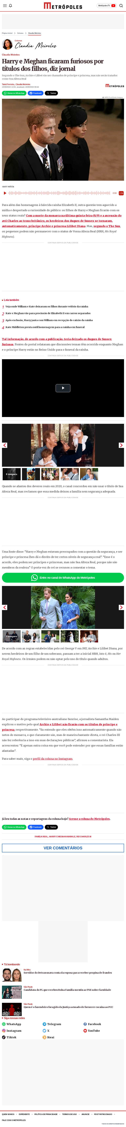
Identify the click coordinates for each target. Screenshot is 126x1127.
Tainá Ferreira (8, 84)
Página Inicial (7, 33)
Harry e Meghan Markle (62, 837)
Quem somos (8, 1114)
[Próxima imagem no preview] (121, 445)
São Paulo (28, 987)
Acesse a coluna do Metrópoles (89, 818)
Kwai (50, 1037)
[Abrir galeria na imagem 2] (31, 474)
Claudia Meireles (34, 33)
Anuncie (85, 1114)
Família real (41, 837)
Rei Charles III (83, 837)
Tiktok (11, 1037)
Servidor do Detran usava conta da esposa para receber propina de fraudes (68, 972)
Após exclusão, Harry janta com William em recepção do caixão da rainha (49, 320)
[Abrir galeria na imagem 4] (70, 474)
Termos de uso (69, 1114)
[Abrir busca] (121, 5)
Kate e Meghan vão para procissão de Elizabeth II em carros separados (48, 313)
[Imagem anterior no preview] (4, 445)
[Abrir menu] (5, 5)
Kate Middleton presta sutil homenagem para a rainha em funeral (45, 327)
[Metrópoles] (63, 5)
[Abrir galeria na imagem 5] (89, 474)
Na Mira (27, 970)
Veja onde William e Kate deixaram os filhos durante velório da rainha (47, 306)
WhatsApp (14, 1024)
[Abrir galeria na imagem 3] (50, 474)
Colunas (20, 33)
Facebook (94, 1024)
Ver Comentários (63, 848)
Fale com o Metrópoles (13, 1120)
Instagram (14, 1030)
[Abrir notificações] (10, 5)
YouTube (94, 1030)
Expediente (24, 1114)
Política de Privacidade (46, 1114)
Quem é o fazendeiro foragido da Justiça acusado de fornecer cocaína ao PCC (68, 1007)
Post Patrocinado (103, 1114)
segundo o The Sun (107, 226)
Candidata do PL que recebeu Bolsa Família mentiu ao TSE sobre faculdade (67, 989)
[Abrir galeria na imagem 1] (63, 445)
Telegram (54, 1024)
